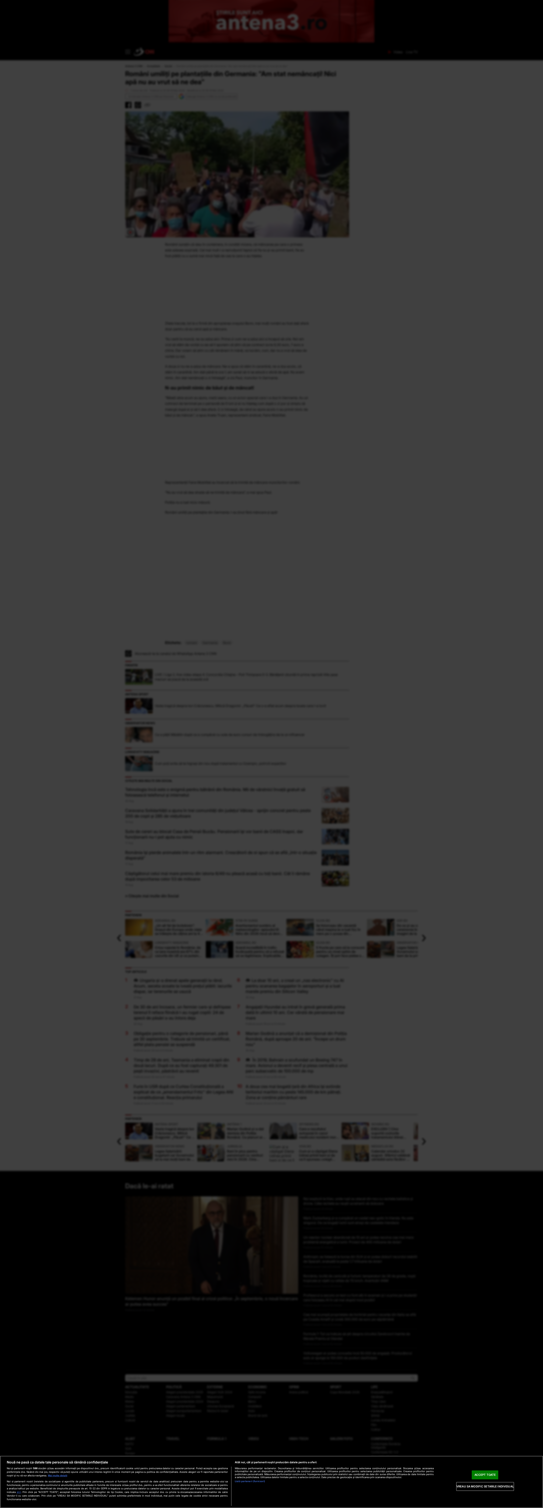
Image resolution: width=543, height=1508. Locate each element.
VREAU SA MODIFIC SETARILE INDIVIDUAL (485, 1486)
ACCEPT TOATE (485, 1474)
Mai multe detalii (57, 1475)
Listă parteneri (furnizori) (250, 1481)
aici (19, 1492)
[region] (271, 1482)
